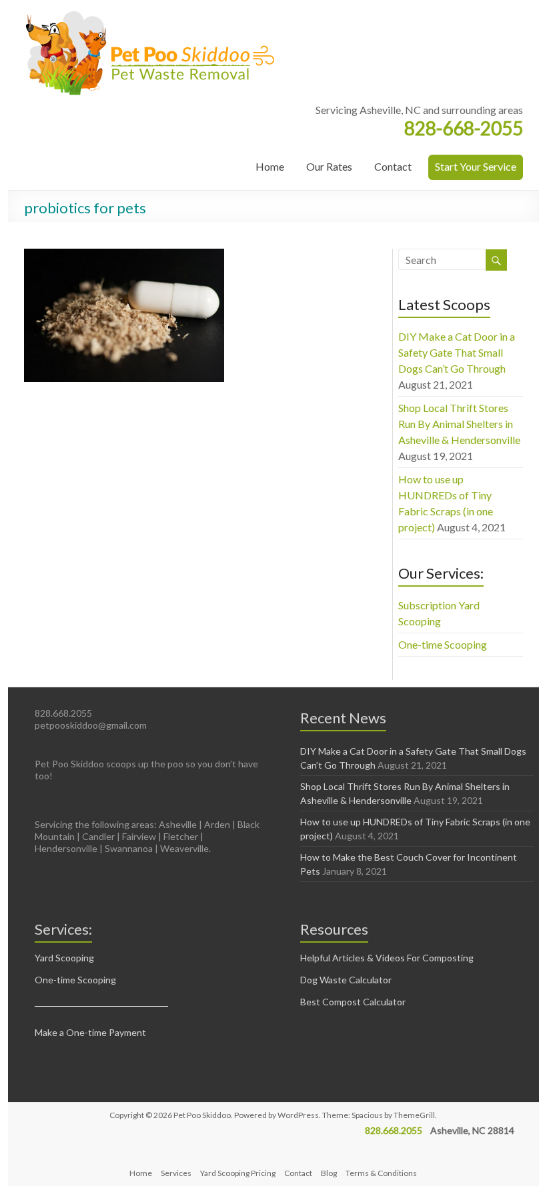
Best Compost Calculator (353, 1001)
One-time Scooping (442, 644)
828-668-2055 (463, 128)
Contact (393, 166)
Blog (329, 1173)
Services (176, 1173)
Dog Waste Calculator (346, 979)
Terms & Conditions (381, 1173)
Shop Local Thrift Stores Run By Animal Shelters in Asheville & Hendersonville (459, 423)
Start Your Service (475, 166)
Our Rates (329, 166)
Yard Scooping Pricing (238, 1173)
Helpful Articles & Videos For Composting (387, 957)
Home (269, 166)
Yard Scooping (64, 957)
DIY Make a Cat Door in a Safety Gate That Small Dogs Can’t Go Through (456, 352)
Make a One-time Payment (90, 1032)
